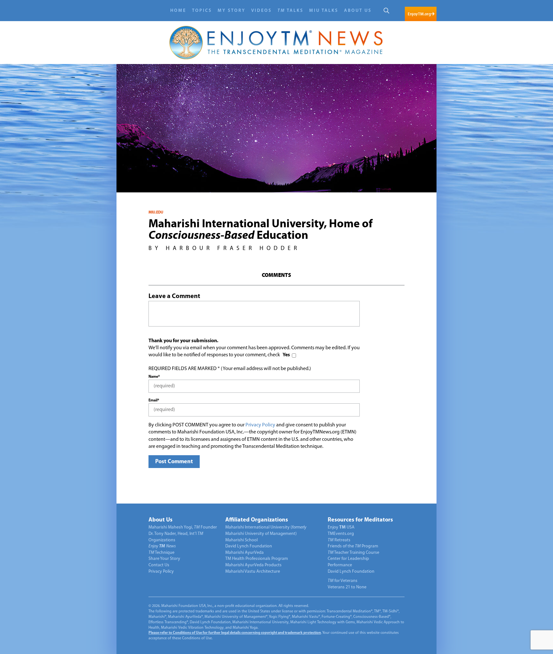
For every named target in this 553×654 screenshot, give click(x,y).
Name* (154, 377)
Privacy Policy (260, 425)
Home (178, 10)
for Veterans (342, 580)
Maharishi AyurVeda (244, 552)
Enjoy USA (341, 527)
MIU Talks (323, 10)
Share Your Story (164, 558)
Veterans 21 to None (347, 587)
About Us (358, 10)
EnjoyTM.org (419, 14)
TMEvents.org (341, 533)
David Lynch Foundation (248, 546)
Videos (261, 10)
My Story (231, 10)
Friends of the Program (353, 546)
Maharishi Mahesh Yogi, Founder (182, 527)
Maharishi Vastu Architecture (252, 571)
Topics (202, 10)
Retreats (339, 540)
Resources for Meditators (360, 520)
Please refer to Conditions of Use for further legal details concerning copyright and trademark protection (234, 633)
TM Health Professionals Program (256, 558)
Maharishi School (241, 540)
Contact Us (158, 565)
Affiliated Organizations (256, 520)
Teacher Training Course (353, 552)
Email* (153, 400)
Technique (161, 552)
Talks (290, 10)
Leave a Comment (174, 296)
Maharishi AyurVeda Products (253, 565)
